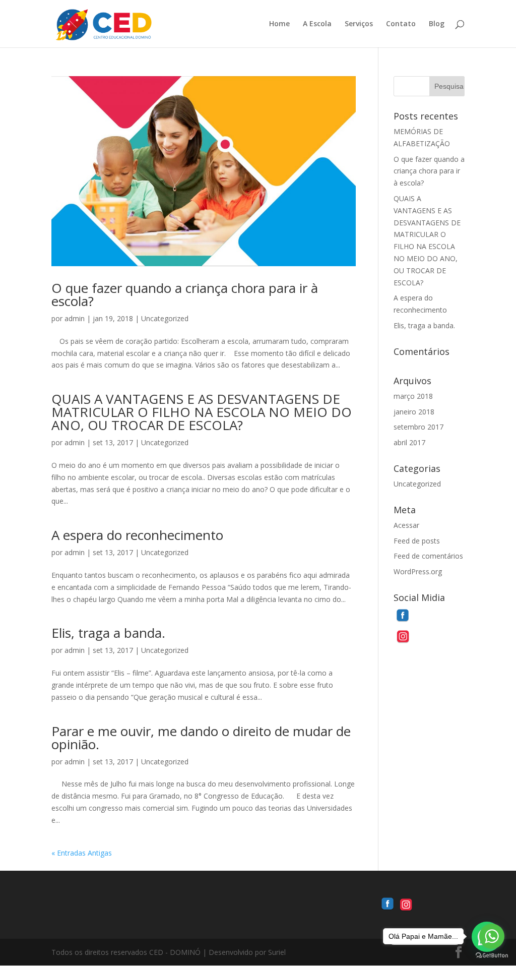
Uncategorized (164, 318)
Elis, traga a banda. (108, 633)
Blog (436, 24)
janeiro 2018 (414, 411)
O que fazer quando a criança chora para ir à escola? (184, 294)
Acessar (406, 525)
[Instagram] (403, 642)
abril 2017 (409, 442)
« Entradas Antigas (81, 853)
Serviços (359, 24)
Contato (401, 24)
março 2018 (413, 396)
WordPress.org (418, 571)
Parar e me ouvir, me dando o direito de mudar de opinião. (201, 737)
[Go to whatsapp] (491, 936)
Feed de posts (417, 541)
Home (279, 24)
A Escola (317, 24)
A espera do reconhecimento (137, 535)
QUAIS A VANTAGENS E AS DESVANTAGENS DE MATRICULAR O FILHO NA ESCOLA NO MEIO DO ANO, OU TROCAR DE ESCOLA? (201, 412)
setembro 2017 (418, 427)
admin (74, 318)
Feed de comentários (428, 556)
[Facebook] (403, 622)
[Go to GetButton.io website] (492, 955)
